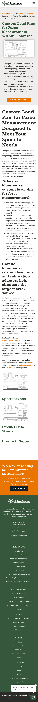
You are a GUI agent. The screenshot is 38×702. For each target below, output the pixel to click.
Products (12, 13)
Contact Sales (19, 100)
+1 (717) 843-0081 (19, 531)
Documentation (19, 646)
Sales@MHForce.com (10, 340)
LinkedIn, (22, 365)
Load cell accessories (19, 559)
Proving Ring (19, 570)
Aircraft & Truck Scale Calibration (19, 602)
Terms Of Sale (19, 626)
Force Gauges (19, 563)
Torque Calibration (19, 598)
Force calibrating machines (19, 574)
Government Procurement (19, 618)
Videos (19, 657)
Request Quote (19, 622)
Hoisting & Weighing (25, 13)
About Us (19, 667)
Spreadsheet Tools (19, 654)
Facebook (30, 365)
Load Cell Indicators (19, 555)
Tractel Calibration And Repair (19, 605)
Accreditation (19, 609)
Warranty (19, 630)
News (19, 670)
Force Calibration (19, 594)
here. (31, 363)
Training (19, 642)
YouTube (8, 368)
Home (4, 13)
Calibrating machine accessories (19, 578)
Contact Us (19, 488)
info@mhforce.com (19, 536)
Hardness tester (19, 566)
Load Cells (19, 551)
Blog (19, 674)
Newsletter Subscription (19, 678)
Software (19, 650)
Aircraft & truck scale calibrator (19, 582)
